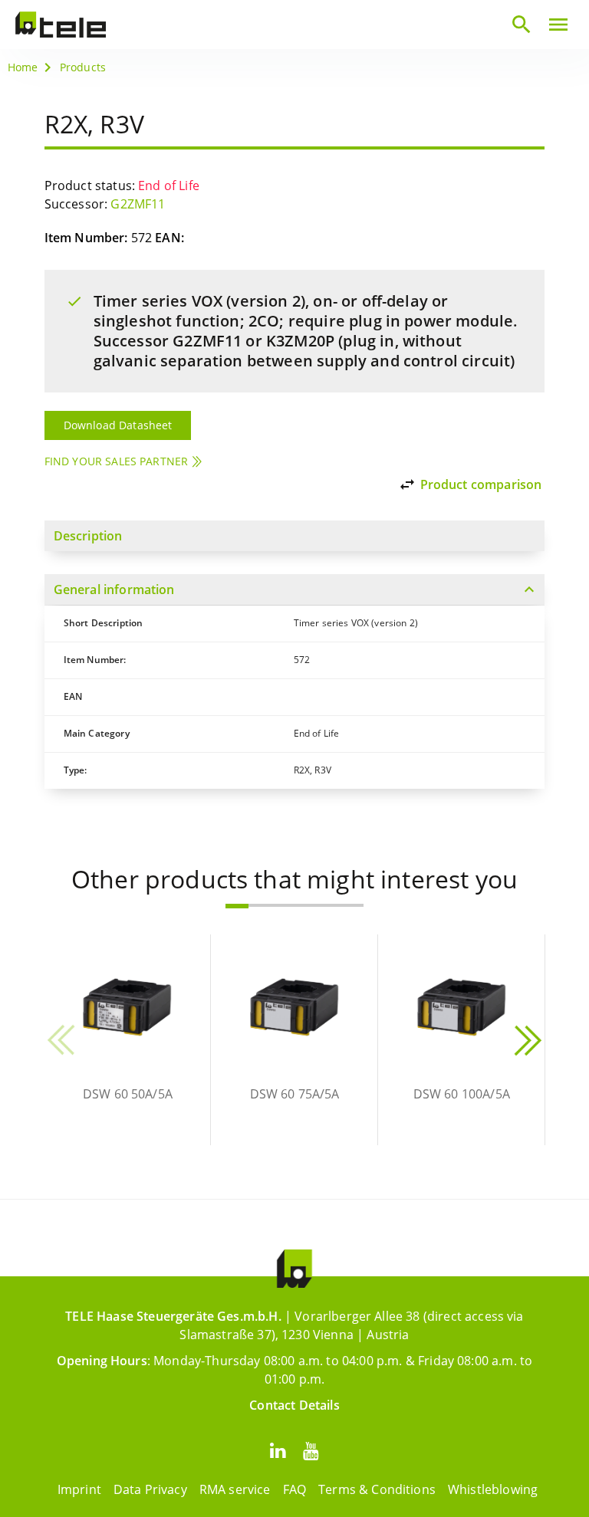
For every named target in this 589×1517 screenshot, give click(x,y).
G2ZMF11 (137, 203)
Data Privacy (150, 1489)
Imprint (79, 1489)
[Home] (60, 24)
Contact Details (294, 1405)
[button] (236, 906)
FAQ (294, 1489)
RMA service (235, 1489)
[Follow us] (277, 1449)
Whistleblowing (493, 1489)
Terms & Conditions (377, 1489)
